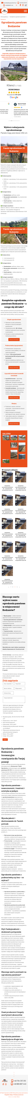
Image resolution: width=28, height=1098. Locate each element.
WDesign (18, 1096)
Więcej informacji (14, 339)
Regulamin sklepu (9, 1094)
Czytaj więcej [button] (5, 116)
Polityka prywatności (18, 1094)
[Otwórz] (25, 11)
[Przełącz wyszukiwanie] (16, 5)
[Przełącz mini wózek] (26, 5)
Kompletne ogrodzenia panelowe (18, 16)
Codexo (15, 1096)
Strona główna (4, 16)
